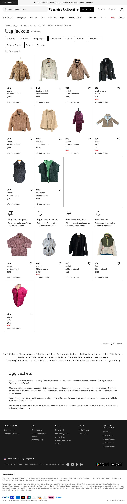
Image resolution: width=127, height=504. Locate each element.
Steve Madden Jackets (79, 357)
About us (106, 432)
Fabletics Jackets (44, 354)
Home (7, 25)
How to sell (59, 430)
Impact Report (109, 439)
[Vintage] (98, 18)
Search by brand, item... (17, 9)
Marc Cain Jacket (112, 354)
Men (43, 17)
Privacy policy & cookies (55, 464)
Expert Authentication (47, 219)
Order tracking (37, 430)
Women (33, 17)
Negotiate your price (17, 219)
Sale (113, 17)
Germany (34, 501)
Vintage (92, 17)
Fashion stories (109, 446)
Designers (21, 17)
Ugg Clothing (114, 360)
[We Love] (109, 18)
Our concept (9, 430)
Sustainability (108, 435)
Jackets (42, 25)
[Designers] (28, 18)
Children (52, 17)
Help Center (84, 430)
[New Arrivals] (15, 18)
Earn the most (101, 219)
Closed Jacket (26, 354)
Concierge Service (11, 433)
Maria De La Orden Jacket (31, 357)
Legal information (30, 464)
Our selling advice (62, 433)
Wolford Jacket (47, 360)
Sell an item (87, 9)
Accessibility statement (13, 464)
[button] (122, 9)
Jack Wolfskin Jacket (90, 354)
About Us (123, 17)
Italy (45, 501)
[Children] (58, 18)
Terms (41, 464)
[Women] (39, 18)
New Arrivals (7, 17)
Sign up (112, 9)
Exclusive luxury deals (76, 219)
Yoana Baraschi (66, 360)
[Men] (47, 18)
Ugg (15, 25)
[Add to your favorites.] (30, 88)
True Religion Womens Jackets (21, 360)
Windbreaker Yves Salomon (90, 360)
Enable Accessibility (9, 2)
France (4, 501)
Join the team (108, 442)
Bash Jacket (9, 354)
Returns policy (37, 439)
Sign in (101, 9)
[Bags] (66, 18)
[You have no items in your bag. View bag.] (122, 9)
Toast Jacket (99, 357)
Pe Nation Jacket (55, 357)
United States (25, 501)
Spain (41, 501)
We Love (103, 17)
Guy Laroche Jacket (66, 354)
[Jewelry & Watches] (87, 18)
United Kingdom (14, 501)
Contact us (83, 433)
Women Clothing (27, 25)
